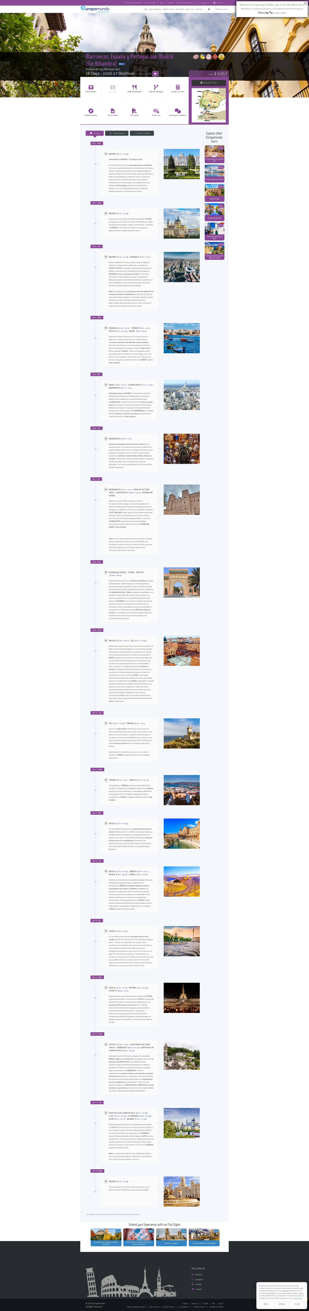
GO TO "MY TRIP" (151, 3)
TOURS (205, 1303)
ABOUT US (189, 9)
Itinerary (96, 133)
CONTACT (199, 9)
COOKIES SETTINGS (216, 1307)
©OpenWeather (135, 1214)
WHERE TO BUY (168, 9)
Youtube (199, 1289)
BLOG (161, 3)
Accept (297, 1304)
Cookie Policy (297, 1298)
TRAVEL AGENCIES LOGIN (185, 3)
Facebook (198, 1275)
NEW (145, 9)
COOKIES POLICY (199, 1307)
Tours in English (202, 3)
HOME (185, 1303)
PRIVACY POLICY (169, 1307)
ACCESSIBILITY (184, 1307)
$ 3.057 (218, 73)
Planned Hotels (118, 133)
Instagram (199, 1279)
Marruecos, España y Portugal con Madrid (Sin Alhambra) (129, 59)
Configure (281, 1304)
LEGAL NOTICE (154, 1307)
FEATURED (180, 9)
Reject (266, 1304)
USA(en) (218, 3)
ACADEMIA (171, 3)
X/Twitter (198, 1284)
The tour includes (143, 133)
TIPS (213, 1303)
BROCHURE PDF (155, 9)
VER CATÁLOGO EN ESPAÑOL (133, 3)
